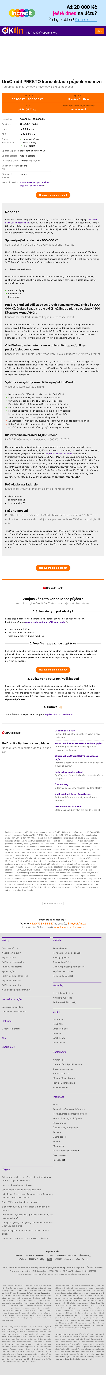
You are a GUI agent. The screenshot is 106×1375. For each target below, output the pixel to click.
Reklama (57, 1132)
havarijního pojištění (71, 1300)
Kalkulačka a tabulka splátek (69, 772)
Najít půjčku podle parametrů (16, 989)
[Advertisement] (53, 55)
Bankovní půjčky (10, 948)
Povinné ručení (60, 948)
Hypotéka (58, 1334)
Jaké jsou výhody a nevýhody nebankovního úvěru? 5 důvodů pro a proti (27, 1224)
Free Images (59, 1155)
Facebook (58, 1160)
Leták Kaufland (60, 1028)
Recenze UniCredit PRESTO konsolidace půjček (79, 743)
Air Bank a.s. (59, 1059)
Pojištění (57, 940)
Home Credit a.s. (61, 1073)
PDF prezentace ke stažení (68, 806)
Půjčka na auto (9, 957)
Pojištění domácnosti (63, 976)
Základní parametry (65, 730)
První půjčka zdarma (12, 966)
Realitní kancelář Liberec (65, 1150)
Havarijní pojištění (61, 957)
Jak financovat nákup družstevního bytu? (22, 1189)
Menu (99, 31)
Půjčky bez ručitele (11, 980)
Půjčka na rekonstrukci (13, 962)
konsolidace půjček (44, 1293)
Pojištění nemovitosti (63, 971)
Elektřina (7, 1021)
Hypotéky (58, 985)
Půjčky (5, 940)
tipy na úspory (16, 1354)
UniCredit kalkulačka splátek (58, 453)
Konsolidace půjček (12, 999)
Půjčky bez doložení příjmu (15, 976)
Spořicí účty (8, 1047)
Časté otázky (61, 784)
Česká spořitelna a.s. (63, 1069)
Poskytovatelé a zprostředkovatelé (70, 1113)
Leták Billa (58, 1024)
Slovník (56, 1141)
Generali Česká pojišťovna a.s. (67, 1064)
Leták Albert (59, 1019)
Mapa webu (58, 1146)
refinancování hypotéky (63, 1359)
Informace (58, 1096)
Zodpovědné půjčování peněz (67, 1118)
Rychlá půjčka (9, 971)
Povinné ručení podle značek (67, 953)
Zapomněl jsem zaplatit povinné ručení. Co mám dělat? (25, 1232)
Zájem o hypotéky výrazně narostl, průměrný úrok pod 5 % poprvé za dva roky (26, 1179)
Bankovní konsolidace (53, 903)
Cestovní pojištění (62, 962)
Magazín (6, 1169)
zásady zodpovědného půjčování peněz (45, 622)
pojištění (42, 1337)
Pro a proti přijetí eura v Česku (17, 1185)
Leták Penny (59, 1038)
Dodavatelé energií (11, 1028)
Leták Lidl (58, 1033)
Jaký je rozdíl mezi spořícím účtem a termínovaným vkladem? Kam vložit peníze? (27, 1196)
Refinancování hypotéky (65, 1002)
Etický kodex (59, 1123)
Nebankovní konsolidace (14, 1011)
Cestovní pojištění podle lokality (69, 966)
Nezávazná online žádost (53, 567)
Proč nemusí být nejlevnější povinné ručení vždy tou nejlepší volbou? (27, 1216)
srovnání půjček (22, 1290)
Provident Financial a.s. (64, 1083)
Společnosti (59, 1052)
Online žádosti (60, 1136)
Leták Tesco (59, 1042)
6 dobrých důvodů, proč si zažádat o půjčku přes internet (26, 1208)
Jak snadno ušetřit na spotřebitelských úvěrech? (25, 1238)
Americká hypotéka (62, 997)
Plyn (4, 1038)
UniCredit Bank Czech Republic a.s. (73, 794)
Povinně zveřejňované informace (69, 1109)
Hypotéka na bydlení (63, 993)
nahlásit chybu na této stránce (69, 927)
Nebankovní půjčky (11, 953)
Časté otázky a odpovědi (65, 1127)
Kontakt (56, 1104)
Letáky (56, 1011)
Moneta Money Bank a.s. (65, 1078)
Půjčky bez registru (11, 985)
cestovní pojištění (91, 1320)
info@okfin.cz (77, 923)
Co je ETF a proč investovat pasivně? (20, 1202)
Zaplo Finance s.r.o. (62, 1087)
